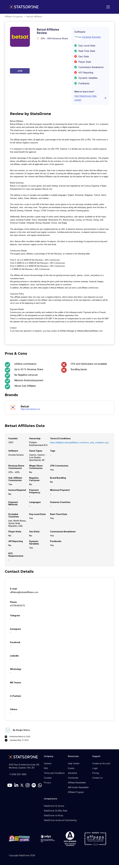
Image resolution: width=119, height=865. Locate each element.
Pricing (95, 773)
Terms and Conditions (54, 773)
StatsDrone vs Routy (53, 815)
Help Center (74, 763)
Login (95, 768)
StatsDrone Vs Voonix (54, 806)
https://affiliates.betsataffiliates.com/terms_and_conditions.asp (79, 442)
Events (71, 768)
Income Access (91, 36)
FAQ (46, 768)
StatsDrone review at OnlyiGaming (60, 820)
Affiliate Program (76, 792)
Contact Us (97, 778)
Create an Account (101, 763)
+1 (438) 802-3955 (17, 774)
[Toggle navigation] (107, 7)
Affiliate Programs (14, 16)
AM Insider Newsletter (78, 787)
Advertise (72, 773)
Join (19, 71)
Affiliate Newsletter (77, 782)
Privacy (47, 782)
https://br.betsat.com (30, 409)
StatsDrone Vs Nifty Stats (55, 810)
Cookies (48, 778)
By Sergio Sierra (21, 730)
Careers (48, 763)
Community (73, 778)
